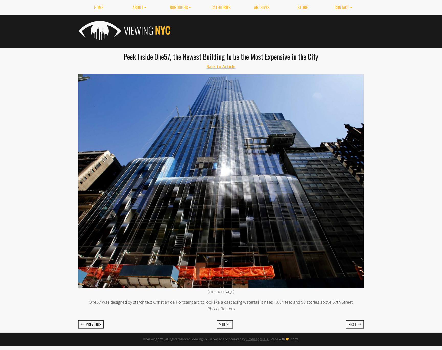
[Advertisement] (271, 30)
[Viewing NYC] (123, 30)
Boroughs (179, 7)
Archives (261, 7)
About (137, 7)
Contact (342, 7)
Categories (221, 7)
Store (302, 7)
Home (98, 7)
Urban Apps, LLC (257, 339)
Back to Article (221, 66)
